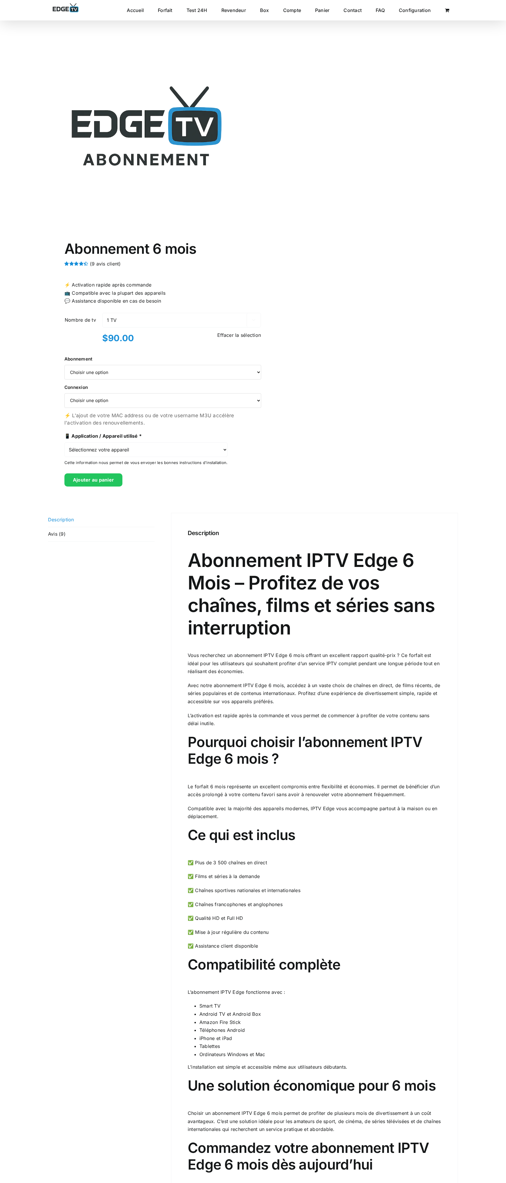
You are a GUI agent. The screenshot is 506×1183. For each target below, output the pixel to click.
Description (61, 519)
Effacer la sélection (239, 335)
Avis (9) (57, 534)
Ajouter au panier (93, 480)
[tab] (101, 520)
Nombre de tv (80, 320)
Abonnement (78, 359)
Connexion (76, 387)
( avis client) (105, 264)
